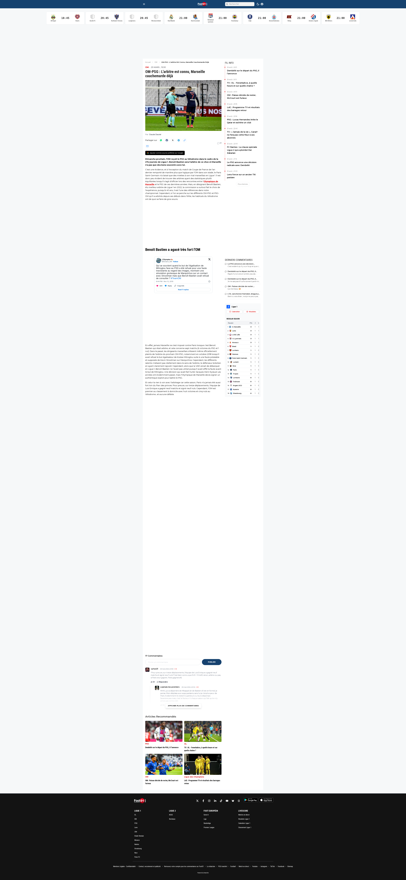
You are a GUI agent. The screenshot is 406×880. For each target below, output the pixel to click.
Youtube (255, 866)
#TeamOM (176, 278)
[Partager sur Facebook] (167, 140)
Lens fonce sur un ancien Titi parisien (241, 176)
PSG (147, 744)
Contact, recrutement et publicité (150, 866)
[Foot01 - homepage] (203, 4)
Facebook (281, 866)
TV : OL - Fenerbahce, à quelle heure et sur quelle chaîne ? (242, 84)
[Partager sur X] (173, 140)
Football (233, 866)
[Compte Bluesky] (233, 801)
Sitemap (290, 866)
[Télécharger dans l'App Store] (266, 800)
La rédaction (211, 866)
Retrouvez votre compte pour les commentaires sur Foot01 (184, 866)
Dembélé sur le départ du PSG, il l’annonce (243, 72)
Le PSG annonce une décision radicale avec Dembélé (241, 163)
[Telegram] (179, 140)
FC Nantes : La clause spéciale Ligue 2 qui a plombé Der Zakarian (242, 150)
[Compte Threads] (239, 801)
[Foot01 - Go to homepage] (141, 801)
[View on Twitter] (209, 260)
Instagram (264, 866)
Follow (175, 262)
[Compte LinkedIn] (215, 801)
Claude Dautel (155, 134)
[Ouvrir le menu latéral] (144, 4)
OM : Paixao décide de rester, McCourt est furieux (241, 96)
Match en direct (244, 866)
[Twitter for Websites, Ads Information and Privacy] (209, 281)
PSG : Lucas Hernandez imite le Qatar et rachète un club (242, 121)
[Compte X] (197, 801)
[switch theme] (257, 4)
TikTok (272, 866)
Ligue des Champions (194, 777)
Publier (211, 662)
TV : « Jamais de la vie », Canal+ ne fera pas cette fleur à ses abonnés (242, 135)
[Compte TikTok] (221, 801)
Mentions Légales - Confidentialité (124, 866)
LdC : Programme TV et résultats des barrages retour (243, 109)
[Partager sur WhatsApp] (161, 140)
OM (147, 67)
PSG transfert (222, 866)
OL (185, 744)
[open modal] (262, 4)
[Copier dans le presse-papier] (184, 140)
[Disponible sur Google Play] (250, 800)
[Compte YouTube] (227, 801)
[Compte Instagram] (209, 801)
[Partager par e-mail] (147, 146)
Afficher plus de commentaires (183, 706)
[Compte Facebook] (203, 801)
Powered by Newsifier (203, 873)
